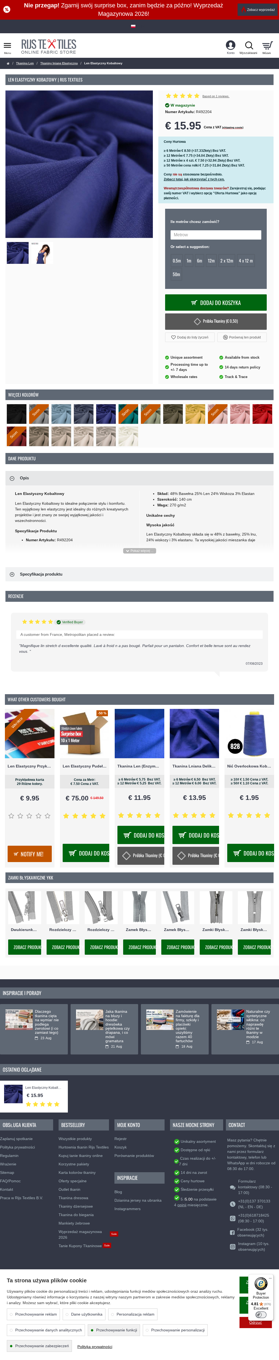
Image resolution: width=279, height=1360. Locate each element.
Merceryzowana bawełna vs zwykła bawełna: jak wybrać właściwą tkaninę (258, 1024)
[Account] (230, 45)
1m (189, 260)
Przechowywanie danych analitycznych (48, 1330)
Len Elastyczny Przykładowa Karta (30, 766)
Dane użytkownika (86, 1314)
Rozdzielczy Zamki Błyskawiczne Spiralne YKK (101, 929)
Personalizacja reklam (135, 1314)
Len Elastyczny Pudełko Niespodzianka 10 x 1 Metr (85, 766)
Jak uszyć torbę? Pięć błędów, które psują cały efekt (46, 1020)
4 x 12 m (246, 260)
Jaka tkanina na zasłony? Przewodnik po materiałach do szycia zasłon (187, 1024)
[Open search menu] (249, 45)
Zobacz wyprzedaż (261, 10)
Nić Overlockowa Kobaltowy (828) (249, 766)
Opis (24, 478)
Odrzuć (255, 1322)
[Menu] (270, 1277)
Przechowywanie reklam (36, 1314)
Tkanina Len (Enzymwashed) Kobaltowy (139, 766)
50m (176, 274)
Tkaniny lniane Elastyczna (59, 63)
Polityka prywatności (94, 1346)
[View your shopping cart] (267, 45)
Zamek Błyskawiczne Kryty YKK (139, 929)
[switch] (261, 1314)
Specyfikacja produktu (41, 574)
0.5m (177, 260)
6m (199, 260)
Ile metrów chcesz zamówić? (195, 222)
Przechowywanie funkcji (116, 1330)
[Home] (8, 63)
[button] (189, 337)
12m (211, 260)
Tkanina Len (25, 63)
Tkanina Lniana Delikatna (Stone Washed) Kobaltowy (194, 766)
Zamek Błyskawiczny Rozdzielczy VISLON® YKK (178, 929)
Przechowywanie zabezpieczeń (42, 1346)
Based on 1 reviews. (215, 96)
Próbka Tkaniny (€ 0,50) (220, 321)
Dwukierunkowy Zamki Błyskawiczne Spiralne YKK (24, 929)
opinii (181, 1205)
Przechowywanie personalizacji (178, 1330)
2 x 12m (226, 260)
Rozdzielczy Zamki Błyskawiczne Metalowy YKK (63, 929)
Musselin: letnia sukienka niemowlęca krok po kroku (117, 1020)
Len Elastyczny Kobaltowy (43, 1088)
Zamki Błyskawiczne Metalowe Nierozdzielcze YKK (216, 929)
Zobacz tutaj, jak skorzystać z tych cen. (194, 179)
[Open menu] (7, 45)
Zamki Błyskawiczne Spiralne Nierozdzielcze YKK (254, 929)
